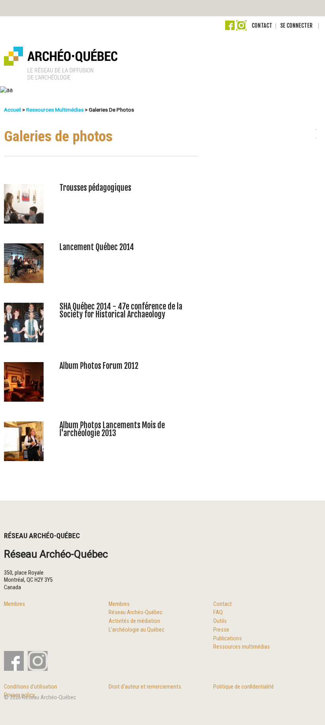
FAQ (218, 612)
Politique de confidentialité (243, 686)
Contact (262, 25)
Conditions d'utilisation (30, 686)
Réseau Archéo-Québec (135, 612)
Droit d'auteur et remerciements (145, 686)
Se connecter (296, 25)
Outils (220, 621)
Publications (227, 638)
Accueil (12, 109)
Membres (14, 604)
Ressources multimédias (55, 109)
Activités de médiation (134, 621)
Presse (221, 629)
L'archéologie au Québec (136, 629)
